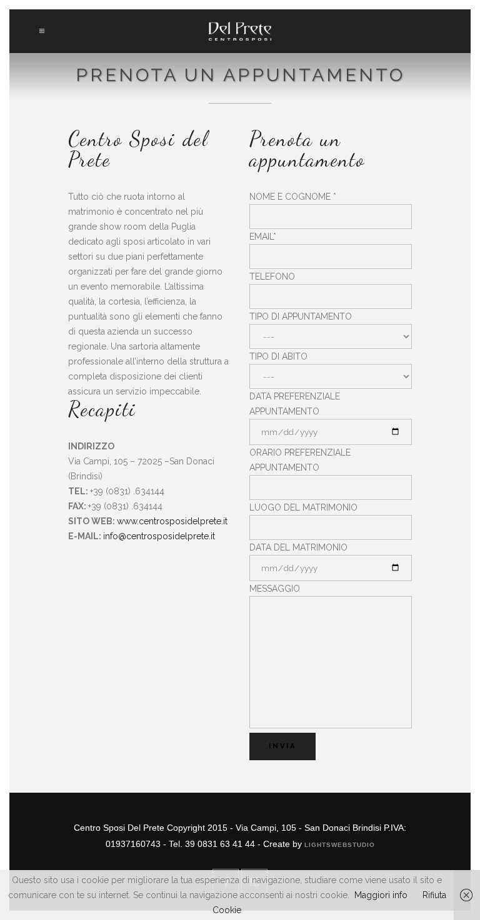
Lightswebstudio (339, 844)
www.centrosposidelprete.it (172, 521)
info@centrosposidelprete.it (159, 536)
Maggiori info (381, 895)
